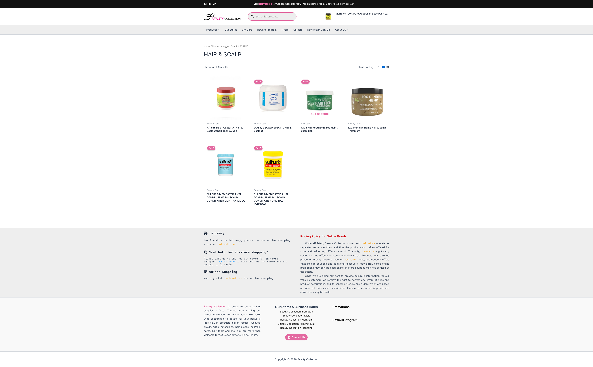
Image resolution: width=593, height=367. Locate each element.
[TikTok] (214, 4)
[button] (218, 29)
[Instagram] (209, 4)
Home (207, 46)
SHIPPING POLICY (347, 4)
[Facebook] (205, 4)
